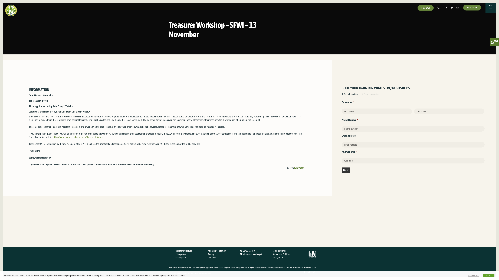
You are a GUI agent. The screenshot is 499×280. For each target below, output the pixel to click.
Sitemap (211, 254)
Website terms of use (184, 251)
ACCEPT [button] (488, 275)
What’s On (299, 167)
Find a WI (425, 8)
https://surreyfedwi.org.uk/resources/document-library (77, 137)
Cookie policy (181, 257)
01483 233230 (249, 251)
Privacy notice (181, 254)
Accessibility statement (217, 251)
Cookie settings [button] (473, 275)
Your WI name (349, 151)
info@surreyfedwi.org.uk (252, 254)
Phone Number (350, 119)
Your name (348, 102)
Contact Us (472, 7)
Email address (349, 135)
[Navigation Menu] (490, 8)
